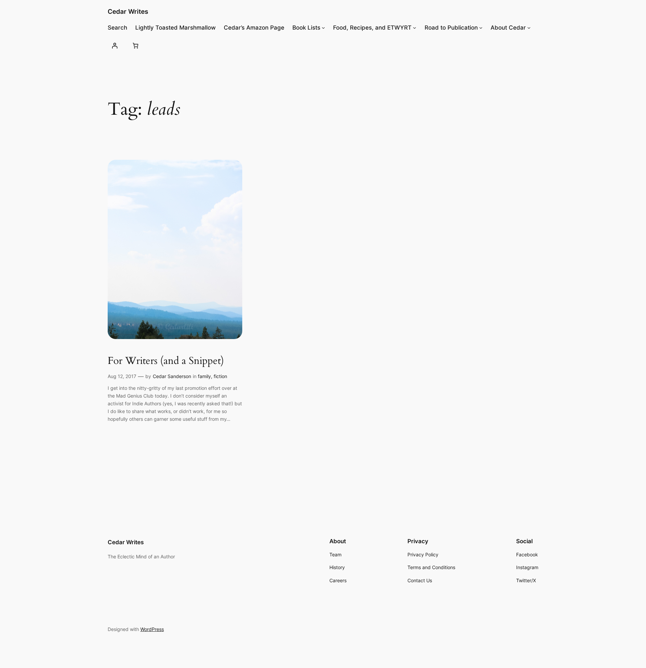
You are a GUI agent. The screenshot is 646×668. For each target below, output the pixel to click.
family (204, 376)
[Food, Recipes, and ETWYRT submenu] (414, 27)
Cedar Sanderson (172, 376)
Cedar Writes (128, 11)
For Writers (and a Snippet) (166, 361)
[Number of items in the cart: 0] (135, 45)
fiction (220, 376)
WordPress (152, 629)
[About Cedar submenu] (529, 27)
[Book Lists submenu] (323, 27)
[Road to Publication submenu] (480, 27)
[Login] (115, 45)
